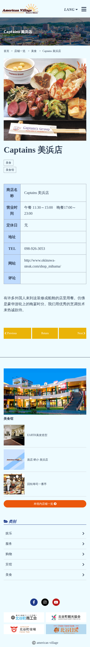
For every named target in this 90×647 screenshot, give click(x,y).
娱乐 (9, 533)
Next (81, 333)
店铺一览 (20, 51)
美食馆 (10, 169)
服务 (9, 543)
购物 (9, 554)
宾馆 (9, 564)
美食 (34, 51)
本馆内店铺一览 (44, 503)
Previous (11, 333)
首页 (6, 51)
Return (45, 333)
